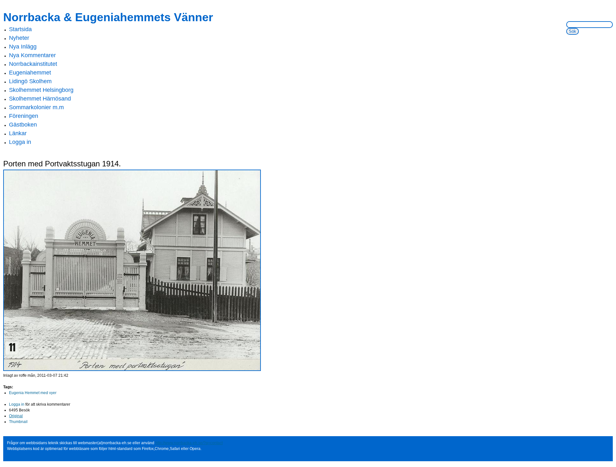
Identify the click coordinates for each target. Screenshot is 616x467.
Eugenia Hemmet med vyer (32, 393)
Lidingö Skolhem (30, 81)
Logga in (20, 142)
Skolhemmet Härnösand (40, 98)
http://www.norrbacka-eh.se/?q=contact (189, 443)
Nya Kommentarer (32, 55)
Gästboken (23, 124)
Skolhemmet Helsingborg (41, 90)
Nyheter (19, 38)
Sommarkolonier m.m (36, 107)
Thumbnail (18, 421)
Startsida (20, 29)
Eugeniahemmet (30, 72)
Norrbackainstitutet (33, 64)
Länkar (18, 133)
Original (16, 416)
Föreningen (23, 116)
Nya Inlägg (23, 46)
